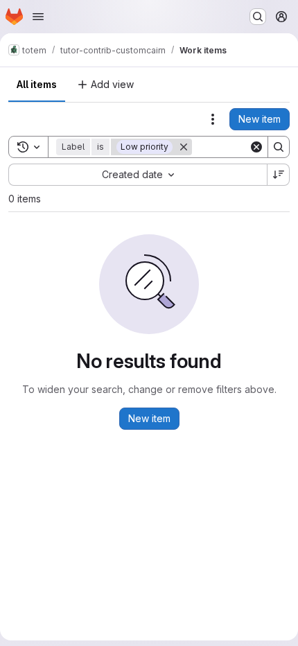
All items (37, 84)
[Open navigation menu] (38, 17)
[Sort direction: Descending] (279, 175)
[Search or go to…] (257, 16)
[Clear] (256, 147)
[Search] (279, 147)
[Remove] (183, 147)
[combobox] (137, 175)
